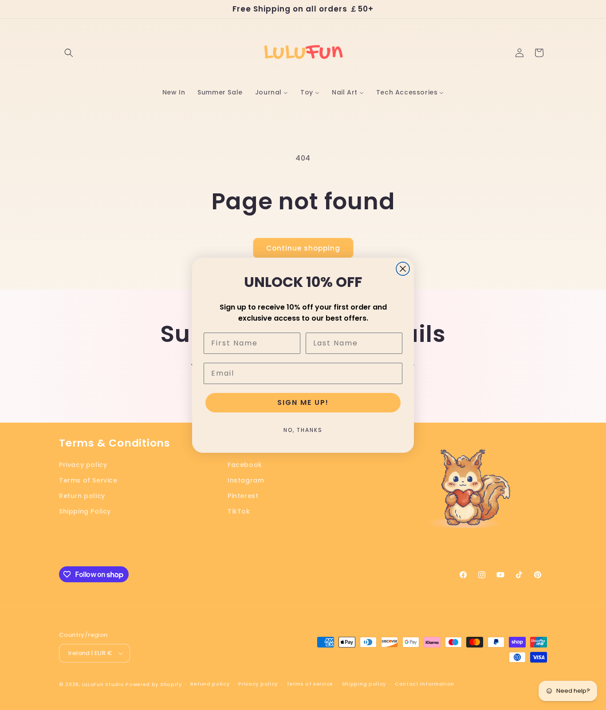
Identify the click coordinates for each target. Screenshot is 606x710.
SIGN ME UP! (303, 402)
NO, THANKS (303, 430)
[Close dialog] (402, 268)
